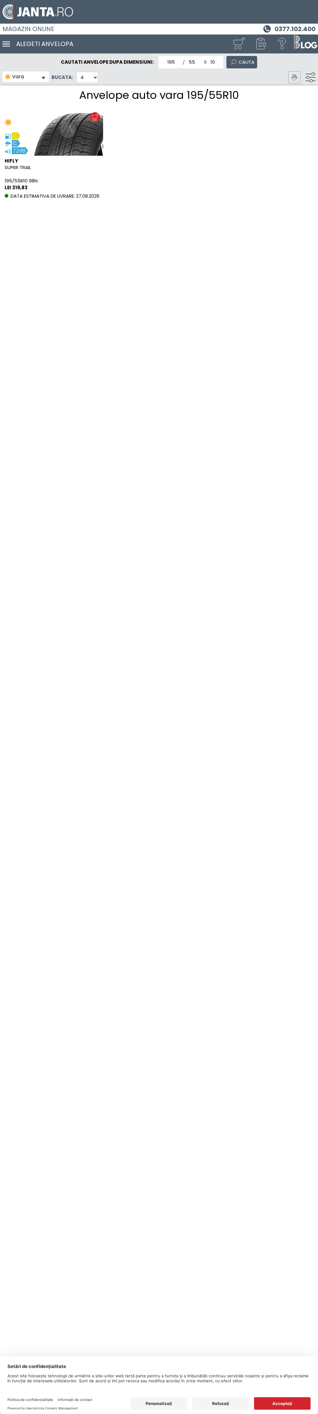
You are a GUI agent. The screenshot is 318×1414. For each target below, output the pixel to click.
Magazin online (28, 29)
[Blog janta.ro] (305, 43)
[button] (260, 43)
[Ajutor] (282, 43)
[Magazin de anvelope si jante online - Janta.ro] (159, 11)
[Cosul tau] (239, 43)
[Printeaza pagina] (294, 77)
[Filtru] (310, 77)
